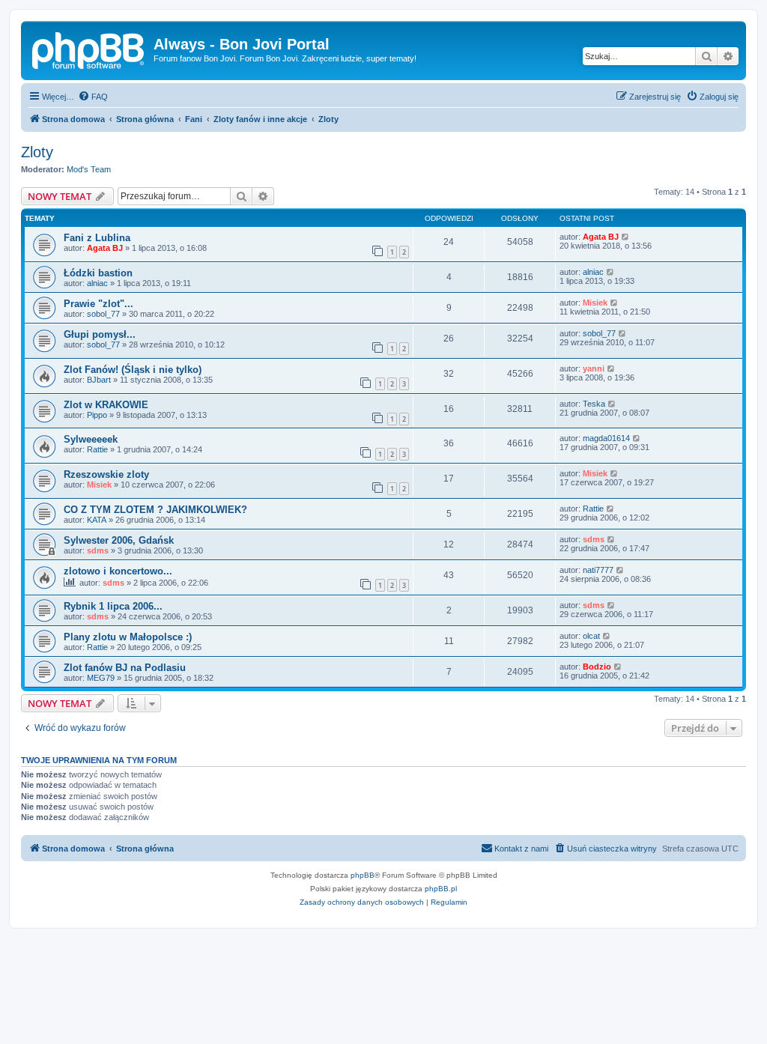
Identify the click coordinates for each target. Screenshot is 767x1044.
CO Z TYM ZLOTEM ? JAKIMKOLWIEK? (155, 509)
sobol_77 (103, 313)
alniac (97, 283)
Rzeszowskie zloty (106, 474)
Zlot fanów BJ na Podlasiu (125, 667)
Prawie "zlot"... (98, 303)
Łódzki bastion (98, 273)
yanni (593, 368)
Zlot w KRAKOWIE (106, 404)
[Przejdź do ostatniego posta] (626, 236)
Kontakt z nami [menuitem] (521, 848)
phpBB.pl (441, 888)
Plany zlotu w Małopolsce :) (128, 637)
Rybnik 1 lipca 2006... (113, 606)
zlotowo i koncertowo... (118, 571)
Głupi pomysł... (100, 334)
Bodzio (597, 666)
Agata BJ (105, 247)
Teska (594, 403)
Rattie (97, 449)
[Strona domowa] (89, 49)
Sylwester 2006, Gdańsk (119, 540)
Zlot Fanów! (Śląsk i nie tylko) (132, 369)
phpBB (363, 875)
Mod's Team (89, 169)
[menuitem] (93, 97)
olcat (591, 635)
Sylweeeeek (91, 439)
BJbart (99, 379)
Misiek (595, 302)
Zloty (37, 152)
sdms (98, 550)
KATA (96, 519)
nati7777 (598, 569)
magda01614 (606, 438)
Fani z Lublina (97, 237)
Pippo (97, 414)
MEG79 (101, 677)
